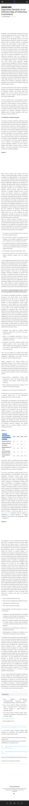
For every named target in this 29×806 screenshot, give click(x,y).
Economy (10, 5)
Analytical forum (4, 5)
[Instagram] (11, 803)
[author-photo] (14, 784)
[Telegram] (15, 771)
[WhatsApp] (18, 771)
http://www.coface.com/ (9, 718)
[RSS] (21, 803)
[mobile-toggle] (2, 2)
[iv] (2, 518)
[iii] (5, 430)
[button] (27, 2)
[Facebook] (2, 771)
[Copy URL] (12, 771)
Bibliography (5, 694)
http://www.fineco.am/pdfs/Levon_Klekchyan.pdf (14, 727)
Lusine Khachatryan (6, 16)
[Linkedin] (5, 771)
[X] (9, 771)
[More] (21, 771)
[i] (23, 229)
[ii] (26, 264)
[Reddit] (18, 803)
